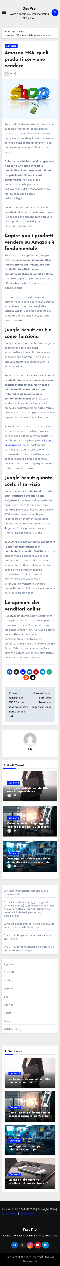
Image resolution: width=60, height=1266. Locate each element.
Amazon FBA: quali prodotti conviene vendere (26, 59)
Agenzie (9, 964)
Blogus (48, 1257)
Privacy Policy (10, 1213)
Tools (7, 1021)
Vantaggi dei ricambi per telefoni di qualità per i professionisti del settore (29, 862)
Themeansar (30, 1261)
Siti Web (8, 1004)
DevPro (29, 9)
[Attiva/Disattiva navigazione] (4, 12)
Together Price (13, 528)
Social (7, 1013)
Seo (6, 996)
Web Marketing (12, 1029)
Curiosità (11, 46)
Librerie (8, 988)
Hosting (8, 980)
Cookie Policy (27, 1213)
